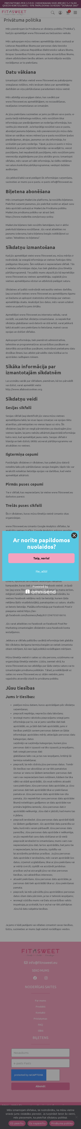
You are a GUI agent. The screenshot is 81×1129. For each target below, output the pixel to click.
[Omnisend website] (40, 589)
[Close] (74, 535)
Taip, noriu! (41, 558)
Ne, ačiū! (41, 571)
